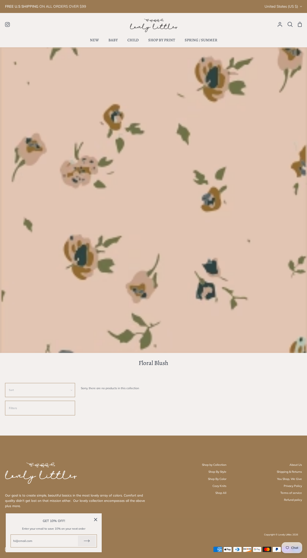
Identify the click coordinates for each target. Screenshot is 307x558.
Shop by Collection (214, 465)
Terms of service (291, 493)
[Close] (96, 519)
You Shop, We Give (289, 479)
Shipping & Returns (289, 471)
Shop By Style (217, 471)
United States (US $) (281, 6)
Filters (13, 408)
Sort (11, 390)
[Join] (87, 541)
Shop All (220, 493)
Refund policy (293, 500)
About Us (295, 465)
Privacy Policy (293, 486)
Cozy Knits (219, 486)
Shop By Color (217, 479)
